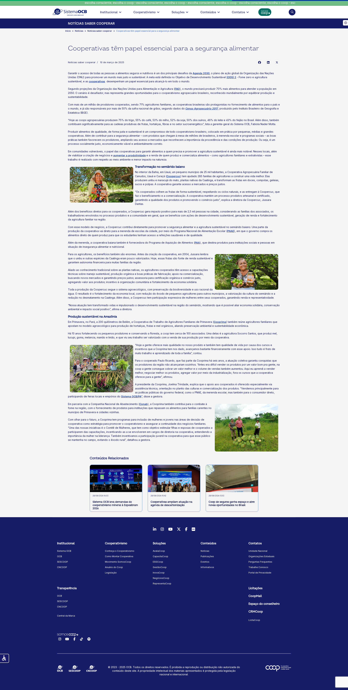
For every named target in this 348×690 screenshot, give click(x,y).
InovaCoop (159, 572)
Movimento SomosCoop (118, 561)
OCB (59, 556)
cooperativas (97, 81)
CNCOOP (62, 567)
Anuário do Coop (114, 567)
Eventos (205, 561)
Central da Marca (66, 615)
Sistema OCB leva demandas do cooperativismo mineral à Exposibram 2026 (115, 505)
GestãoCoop (160, 567)
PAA (197, 242)
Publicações (207, 556)
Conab (143, 404)
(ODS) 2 (231, 77)
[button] (292, 12)
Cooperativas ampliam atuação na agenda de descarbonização (171, 503)
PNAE (230, 231)
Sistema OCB (64, 551)
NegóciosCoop (161, 578)
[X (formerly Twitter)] (277, 62)
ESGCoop (158, 561)
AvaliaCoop (159, 551)
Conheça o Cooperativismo (119, 551)
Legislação (111, 572)
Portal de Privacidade (259, 572)
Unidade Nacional (257, 551)
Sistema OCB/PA (131, 396)
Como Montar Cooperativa (119, 556)
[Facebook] (259, 62)
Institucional (109, 12)
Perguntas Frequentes (260, 561)
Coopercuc (173, 176)
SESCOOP (62, 561)
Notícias (205, 551)
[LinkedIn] (268, 62)
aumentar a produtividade (129, 155)
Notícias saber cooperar (82, 62)
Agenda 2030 (201, 73)
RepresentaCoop (162, 583)
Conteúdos (208, 12)
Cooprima (220, 321)
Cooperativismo (144, 12)
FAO (177, 88)
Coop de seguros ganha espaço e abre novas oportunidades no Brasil (232, 503)
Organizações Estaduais (261, 556)
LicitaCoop (254, 620)
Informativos (207, 567)
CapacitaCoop (160, 556)
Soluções (178, 12)
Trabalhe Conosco (258, 567)
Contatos (238, 12)
